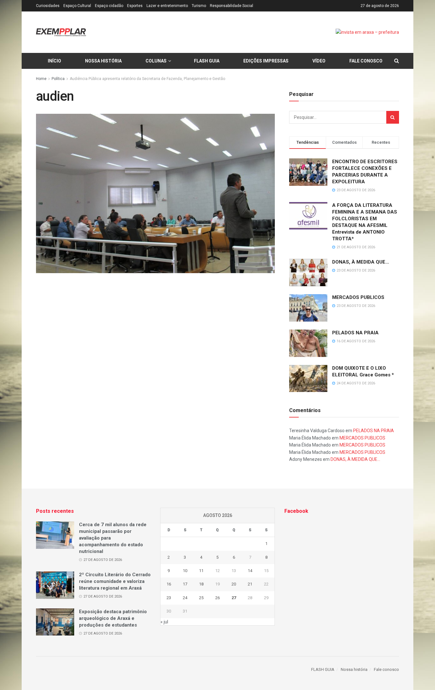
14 (250, 570)
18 (201, 584)
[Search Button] (392, 117)
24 (185, 597)
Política (58, 78)
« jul (164, 621)
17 (185, 584)
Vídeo (318, 60)
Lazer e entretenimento (167, 6)
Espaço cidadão (109, 6)
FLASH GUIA (206, 60)
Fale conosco (365, 60)
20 (234, 584)
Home (41, 78)
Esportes (135, 6)
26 (217, 597)
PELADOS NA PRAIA (355, 333)
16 (169, 584)
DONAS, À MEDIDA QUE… (360, 262)
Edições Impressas (266, 60)
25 (201, 597)
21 (250, 584)
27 (234, 597)
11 (201, 570)
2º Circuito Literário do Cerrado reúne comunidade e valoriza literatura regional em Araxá (115, 581)
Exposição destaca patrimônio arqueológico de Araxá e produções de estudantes (113, 618)
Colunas (156, 60)
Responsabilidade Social (231, 6)
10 (185, 570)
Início (54, 60)
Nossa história (103, 60)
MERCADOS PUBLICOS (358, 297)
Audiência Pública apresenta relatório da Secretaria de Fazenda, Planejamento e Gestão (147, 78)
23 (169, 597)
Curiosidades (48, 6)
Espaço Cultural (77, 6)
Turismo (199, 6)
